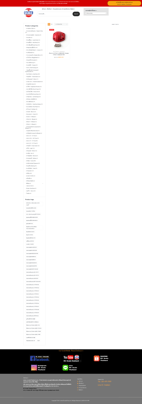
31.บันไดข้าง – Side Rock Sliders (33, 104)
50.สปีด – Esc (29, 153)
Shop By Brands (57, 9)
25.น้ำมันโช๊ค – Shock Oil (32, 91)
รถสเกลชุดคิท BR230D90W (32, 253)
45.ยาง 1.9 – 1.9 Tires (31, 140)
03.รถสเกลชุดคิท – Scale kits (32, 35)
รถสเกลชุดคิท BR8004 (31, 256)
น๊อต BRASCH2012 (30, 231)
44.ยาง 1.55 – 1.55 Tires (31, 138)
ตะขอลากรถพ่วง (30, 175)
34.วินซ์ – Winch (30, 111)
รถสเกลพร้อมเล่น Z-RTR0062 (32, 297)
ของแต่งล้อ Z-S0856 (30, 211)
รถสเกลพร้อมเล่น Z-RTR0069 (32, 312)
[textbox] (96, 13)
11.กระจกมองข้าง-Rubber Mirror (33, 55)
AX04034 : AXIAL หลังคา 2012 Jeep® (32, 204)
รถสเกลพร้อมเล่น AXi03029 (32, 278)
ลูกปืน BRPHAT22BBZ (30, 319)
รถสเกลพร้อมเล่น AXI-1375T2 (32, 275)
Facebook (128, 4)
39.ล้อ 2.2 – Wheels (30, 124)
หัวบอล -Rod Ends (30, 188)
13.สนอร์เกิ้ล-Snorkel (31, 60)
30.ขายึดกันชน (29, 101)
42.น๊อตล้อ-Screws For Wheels (33, 133)
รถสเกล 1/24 (29, 186)
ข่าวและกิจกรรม (66, 9)
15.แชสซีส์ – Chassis (31, 65)
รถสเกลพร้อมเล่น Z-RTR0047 (32, 291)
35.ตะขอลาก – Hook (31, 114)
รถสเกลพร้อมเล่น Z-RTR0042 (32, 287)
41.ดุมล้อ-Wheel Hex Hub (32, 130)
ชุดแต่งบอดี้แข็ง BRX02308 (32, 217)
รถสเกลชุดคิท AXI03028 (31, 250)
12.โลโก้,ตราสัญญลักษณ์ (31, 57)
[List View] (51, 24)
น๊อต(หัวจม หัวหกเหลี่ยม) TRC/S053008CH (31, 227)
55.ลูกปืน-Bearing (30, 165)
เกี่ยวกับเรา (49, 9)
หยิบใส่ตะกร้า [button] (57, 49)
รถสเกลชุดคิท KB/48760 (31, 263)
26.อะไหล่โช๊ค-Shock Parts (32, 94)
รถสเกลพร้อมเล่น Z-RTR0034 (32, 284)
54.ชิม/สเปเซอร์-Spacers (32, 163)
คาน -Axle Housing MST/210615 (33, 214)
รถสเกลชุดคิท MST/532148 (32, 269)
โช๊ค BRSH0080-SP (30, 340)
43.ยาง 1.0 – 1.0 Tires (31, 135)
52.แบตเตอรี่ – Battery (31, 158)
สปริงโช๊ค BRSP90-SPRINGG (32, 322)
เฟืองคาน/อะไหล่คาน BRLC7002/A (33, 328)
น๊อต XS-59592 (29, 235)
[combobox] (54, 14)
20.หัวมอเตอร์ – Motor (31, 79)
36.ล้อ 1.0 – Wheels (30, 116)
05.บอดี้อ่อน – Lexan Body (32, 40)
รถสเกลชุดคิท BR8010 (31, 259)
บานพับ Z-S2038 (30, 244)
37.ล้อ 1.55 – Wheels (30, 119)
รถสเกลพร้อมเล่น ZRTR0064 (32, 315)
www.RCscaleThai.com (65, 400)
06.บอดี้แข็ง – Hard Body (32, 42)
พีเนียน (27, 183)
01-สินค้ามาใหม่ (30, 28)
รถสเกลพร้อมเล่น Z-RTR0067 (32, 306)
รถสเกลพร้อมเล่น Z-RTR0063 (32, 300)
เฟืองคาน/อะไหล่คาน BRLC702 (33, 325)
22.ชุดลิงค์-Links (30, 84)
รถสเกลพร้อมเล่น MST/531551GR (33, 281)
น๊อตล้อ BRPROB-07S (30, 238)
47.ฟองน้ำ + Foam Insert (31, 145)
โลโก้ (38, 340)
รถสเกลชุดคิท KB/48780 (31, 266)
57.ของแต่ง (28, 170)
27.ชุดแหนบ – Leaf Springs (32, 96)
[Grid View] (49, 24)
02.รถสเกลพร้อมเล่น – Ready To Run (34, 31)
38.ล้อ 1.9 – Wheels (30, 121)
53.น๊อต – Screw (30, 160)
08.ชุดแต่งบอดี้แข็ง (30, 47)
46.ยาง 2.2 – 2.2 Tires (31, 143)
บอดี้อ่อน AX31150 (30, 241)
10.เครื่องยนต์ (29, 52)
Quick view (60, 49)
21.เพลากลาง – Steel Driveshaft (33, 81)
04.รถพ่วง (28, 37)
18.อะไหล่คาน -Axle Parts (59, 51)
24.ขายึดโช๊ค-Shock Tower (32, 89)
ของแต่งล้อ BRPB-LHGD (31, 208)
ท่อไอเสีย (28, 178)
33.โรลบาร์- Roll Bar (30, 109)
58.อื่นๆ (28, 173)
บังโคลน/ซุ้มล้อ (29, 181)
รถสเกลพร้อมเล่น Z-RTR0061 (32, 294)
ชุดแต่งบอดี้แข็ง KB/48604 (31, 220)
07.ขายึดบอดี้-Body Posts (32, 45)
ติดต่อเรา (72, 9)
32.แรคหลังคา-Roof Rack (32, 106)
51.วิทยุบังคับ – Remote (31, 155)
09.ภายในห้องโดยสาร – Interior (33, 50)
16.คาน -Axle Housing (31, 67)
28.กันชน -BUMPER (30, 99)
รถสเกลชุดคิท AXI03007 (31, 247)
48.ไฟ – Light (29, 148)
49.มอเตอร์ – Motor (30, 150)
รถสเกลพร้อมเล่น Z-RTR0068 (32, 309)
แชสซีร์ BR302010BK (30, 337)
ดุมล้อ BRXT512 (29, 223)
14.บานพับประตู (29, 62)
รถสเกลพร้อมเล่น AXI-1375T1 (32, 272)
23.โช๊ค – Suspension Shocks (32, 86)
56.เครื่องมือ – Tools (30, 168)
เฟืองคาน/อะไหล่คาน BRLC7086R (33, 331)
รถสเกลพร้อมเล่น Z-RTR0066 (32, 303)
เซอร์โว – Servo (30, 191)
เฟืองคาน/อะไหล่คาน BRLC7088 (33, 334)
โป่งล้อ (27, 193)
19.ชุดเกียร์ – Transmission (32, 76)
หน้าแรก (44, 9)
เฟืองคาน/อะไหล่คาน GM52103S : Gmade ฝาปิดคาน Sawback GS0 (59, 54)
